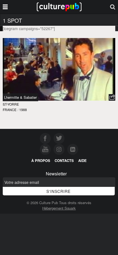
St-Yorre (11, 104)
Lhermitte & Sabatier (20, 97)
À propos (40, 160)
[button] (112, 97)
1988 (23, 109)
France (9, 109)
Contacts (64, 160)
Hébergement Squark (59, 208)
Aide (82, 160)
